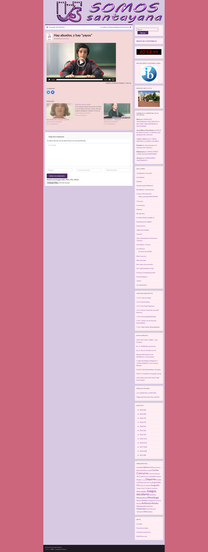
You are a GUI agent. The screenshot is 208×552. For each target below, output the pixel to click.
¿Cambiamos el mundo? (144, 173)
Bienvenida (139, 470)
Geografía (154, 485)
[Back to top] (203, 547)
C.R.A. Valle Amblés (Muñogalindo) (148, 327)
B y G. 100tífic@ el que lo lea (145, 346)
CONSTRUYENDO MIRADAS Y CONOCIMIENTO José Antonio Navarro (147, 363)
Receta (138, 503)
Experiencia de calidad (143, 222)
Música (138, 500)
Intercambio (141, 491)
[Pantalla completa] (113, 80)
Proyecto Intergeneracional (145, 273)
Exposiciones (140, 226)
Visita (145, 512)
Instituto (154, 488)
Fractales (147, 485)
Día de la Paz (145, 482)
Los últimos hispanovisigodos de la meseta (114, 27)
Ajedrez (146, 467)
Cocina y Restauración (144, 194)
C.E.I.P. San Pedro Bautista (145, 306)
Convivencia (140, 205)
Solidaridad (141, 509)
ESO (151, 482)
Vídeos (150, 512)
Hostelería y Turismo (143, 244)
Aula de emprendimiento (144, 185)
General (139, 234)
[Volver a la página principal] (108, 11)
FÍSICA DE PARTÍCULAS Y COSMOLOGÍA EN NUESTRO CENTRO (148, 132)
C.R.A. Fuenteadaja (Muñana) (146, 316)
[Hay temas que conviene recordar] (60, 110)
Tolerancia (139, 512)
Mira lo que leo (141, 256)
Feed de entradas (142, 528)
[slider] (79, 79)
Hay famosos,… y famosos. (112, 119)
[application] (81, 62)
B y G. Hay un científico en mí (146, 350)
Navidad (144, 500)
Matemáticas (141, 498)
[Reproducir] (49, 80)
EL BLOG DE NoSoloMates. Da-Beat (148, 369)
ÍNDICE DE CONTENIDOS (146, 41)
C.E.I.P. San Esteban (143, 302)
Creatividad (152, 476)
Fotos (142, 485)
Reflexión (146, 503)
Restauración (141, 506)
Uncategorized (141, 285)
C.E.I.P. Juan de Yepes (143, 298)
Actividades (140, 177)
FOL (138, 485)
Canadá (149, 470)
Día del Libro (140, 213)
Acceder (139, 524)
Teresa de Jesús (151, 509)
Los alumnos (65, 38)
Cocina (155, 470)
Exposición (156, 482)
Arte (152, 467)
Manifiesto (153, 495)
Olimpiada (151, 500)
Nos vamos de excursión (144, 264)
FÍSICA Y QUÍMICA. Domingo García (148, 374)
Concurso (139, 201)
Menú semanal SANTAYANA (148, 196)
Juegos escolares (146, 492)
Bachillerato (157, 467)
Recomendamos (141, 277)
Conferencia (143, 476)
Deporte (139, 209)
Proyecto (157, 500)
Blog (145, 470)
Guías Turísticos (146, 488)
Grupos (138, 488)
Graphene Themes (60, 549)
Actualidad (139, 467)
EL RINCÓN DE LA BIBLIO (145, 218)
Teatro (138, 281)
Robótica (149, 506)
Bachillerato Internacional (145, 190)
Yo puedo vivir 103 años (57, 27)
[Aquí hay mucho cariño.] (89, 109)
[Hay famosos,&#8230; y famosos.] (117, 110)
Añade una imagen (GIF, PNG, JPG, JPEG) (63, 180)
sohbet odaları (141, 139)
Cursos (143, 479)
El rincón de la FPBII (145, 251)
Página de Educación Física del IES (147, 397)
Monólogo (153, 497)
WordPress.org (141, 536)
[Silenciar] (110, 80)
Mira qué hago (141, 260)
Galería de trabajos (142, 230)
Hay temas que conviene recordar (58, 119)
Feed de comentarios (143, 532)
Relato (155, 503)
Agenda (139, 181)
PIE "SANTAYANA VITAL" (145, 268)
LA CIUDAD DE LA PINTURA (146, 393)
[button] (81, 62)
